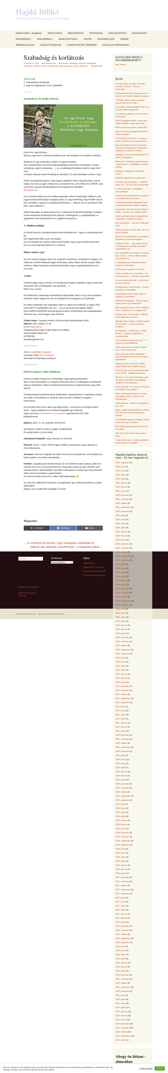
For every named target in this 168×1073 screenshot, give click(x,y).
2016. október (121, 934)
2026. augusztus (122, 462)
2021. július (120, 706)
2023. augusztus (122, 605)
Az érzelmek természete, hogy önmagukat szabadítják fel (59, 542)
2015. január (121, 1020)
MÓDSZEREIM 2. (45, 39)
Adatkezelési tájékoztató (28, 587)
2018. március (121, 865)
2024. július (120, 564)
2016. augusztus (122, 942)
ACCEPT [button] (159, 1068)
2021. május (121, 715)
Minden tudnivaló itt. (33, 327)
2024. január (121, 584)
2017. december (122, 877)
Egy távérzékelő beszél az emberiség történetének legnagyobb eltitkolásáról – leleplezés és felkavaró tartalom (132, 148)
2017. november (122, 881)
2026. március (121, 483)
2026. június (121, 471)
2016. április (121, 959)
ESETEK (88, 39)
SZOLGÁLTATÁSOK (117, 33)
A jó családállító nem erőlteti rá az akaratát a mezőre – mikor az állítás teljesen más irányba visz (132, 255)
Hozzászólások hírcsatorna (94, 571)
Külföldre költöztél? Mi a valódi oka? (130, 178)
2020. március (121, 772)
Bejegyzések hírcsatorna (93, 567)
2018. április (121, 861)
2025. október (121, 503)
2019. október (121, 792)
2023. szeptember (123, 601)
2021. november (122, 690)
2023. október (121, 597)
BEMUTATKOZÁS (76, 33)
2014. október (121, 1032)
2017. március (121, 914)
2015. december (122, 975)
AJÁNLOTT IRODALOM (50, 45)
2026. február (121, 487)
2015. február (121, 1015)
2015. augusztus (122, 991)
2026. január (121, 491)
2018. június (121, 853)
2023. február (121, 629)
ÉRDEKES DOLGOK (25, 45)
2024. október (121, 552)
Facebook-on (30, 190)
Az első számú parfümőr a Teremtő (130, 269)
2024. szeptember (123, 556)
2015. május (121, 1003)
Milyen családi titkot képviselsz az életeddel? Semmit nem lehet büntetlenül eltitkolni (132, 412)
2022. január (121, 682)
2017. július (120, 898)
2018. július (120, 849)
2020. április (121, 767)
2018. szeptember (123, 841)
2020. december (122, 735)
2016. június (121, 950)
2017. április (121, 910)
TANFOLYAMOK (55, 33)
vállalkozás (83, 66)
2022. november (122, 641)
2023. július (120, 609)
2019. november (122, 788)
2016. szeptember (123, 938)
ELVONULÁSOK (139, 33)
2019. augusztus (122, 800)
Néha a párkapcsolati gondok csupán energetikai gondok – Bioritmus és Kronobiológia (131, 396)
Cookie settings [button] (146, 1068)
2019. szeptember (123, 796)
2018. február (121, 869)
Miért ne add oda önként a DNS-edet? (131, 127)
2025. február (121, 536)
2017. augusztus (122, 894)
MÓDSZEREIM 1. (23, 39)
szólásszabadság (65, 66)
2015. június (121, 999)
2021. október (121, 694)
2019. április (121, 816)
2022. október (121, 645)
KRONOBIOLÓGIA (106, 39)
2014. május (121, 1040)
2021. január (121, 731)
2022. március (121, 674)
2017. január (121, 922)
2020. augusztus (122, 751)
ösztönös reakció (40, 66)
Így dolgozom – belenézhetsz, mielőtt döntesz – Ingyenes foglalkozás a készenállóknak (131, 333)
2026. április (121, 479)
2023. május (121, 617)
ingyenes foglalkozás (87, 63)
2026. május (121, 475)
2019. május (121, 812)
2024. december (122, 544)
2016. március (121, 963)
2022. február (121, 678)
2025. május (121, 523)
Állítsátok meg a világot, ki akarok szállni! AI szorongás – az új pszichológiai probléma (132, 324)
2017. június (121, 902)
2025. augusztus (122, 511)
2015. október (121, 983)
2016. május (121, 955)
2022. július (120, 658)
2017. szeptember (123, 889)
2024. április (121, 576)
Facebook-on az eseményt (52, 413)
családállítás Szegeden (40, 352)
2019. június (121, 808)
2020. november (122, 739)
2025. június (121, 519)
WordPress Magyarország (94, 575)
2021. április (121, 719)
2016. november (122, 930)
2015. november (122, 979)
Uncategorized (50, 63)
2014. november (122, 1028)
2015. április (121, 1007)
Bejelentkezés (89, 563)
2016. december (122, 926)
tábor (76, 66)
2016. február (121, 967)
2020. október (121, 743)
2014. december (122, 1024)
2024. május (121, 572)
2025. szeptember (123, 507)
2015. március (121, 1011)
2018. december (122, 833)
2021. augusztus (122, 702)
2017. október (121, 885)
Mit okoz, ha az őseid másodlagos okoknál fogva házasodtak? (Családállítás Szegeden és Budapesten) (132, 380)
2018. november (122, 837)
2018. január (121, 873)
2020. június (121, 759)
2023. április (121, 621)
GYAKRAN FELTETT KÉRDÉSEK (82, 45)
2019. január (121, 828)
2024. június (121, 568)
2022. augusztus (122, 654)
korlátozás (28, 66)
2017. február (121, 918)
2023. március (121, 625)
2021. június (121, 711)
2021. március (121, 723)
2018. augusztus (122, 845)
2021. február (121, 727)
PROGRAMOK (96, 33)
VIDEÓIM (124, 39)
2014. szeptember (123, 1036)
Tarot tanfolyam (47, 355)
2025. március (121, 532)
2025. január (121, 540)
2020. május (121, 763)
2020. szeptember (123, 747)
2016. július (120, 946)
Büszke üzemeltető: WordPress (51, 614)
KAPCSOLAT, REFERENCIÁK (116, 45)
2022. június (121, 662)
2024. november (122, 548)
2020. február (121, 776)
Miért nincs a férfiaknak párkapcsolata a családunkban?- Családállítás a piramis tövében (132, 164)
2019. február (121, 824)
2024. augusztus (122, 560)
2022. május (121, 666)
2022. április (121, 670)
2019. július (120, 804)
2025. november (122, 499)
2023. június (121, 613)
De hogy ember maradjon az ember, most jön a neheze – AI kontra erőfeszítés (131, 86)
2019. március (121, 820)
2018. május (121, 857)
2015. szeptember (123, 987)
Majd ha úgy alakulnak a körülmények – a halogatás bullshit (66, 546)
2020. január (121, 780)
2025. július (120, 515)
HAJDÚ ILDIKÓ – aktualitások (29, 33)
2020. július (120, 755)
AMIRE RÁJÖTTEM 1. (68, 39)
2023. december (122, 589)
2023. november (122, 593)
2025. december (122, 495)
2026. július (120, 467)
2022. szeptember (123, 650)
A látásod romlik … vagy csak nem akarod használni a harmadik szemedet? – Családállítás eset (132, 246)
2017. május (121, 906)
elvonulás (64, 63)
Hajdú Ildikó (98, 66)
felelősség (73, 63)
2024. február (121, 580)
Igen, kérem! (121, 64)
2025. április (121, 528)
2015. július (120, 995)
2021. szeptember (123, 698)
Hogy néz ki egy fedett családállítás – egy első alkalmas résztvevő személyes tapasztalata (132, 356)
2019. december (122, 784)
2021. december (122, 686)
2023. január (121, 633)
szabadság (52, 66)
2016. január (121, 971)
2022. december (122, 637)
